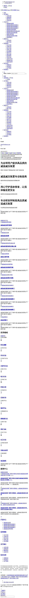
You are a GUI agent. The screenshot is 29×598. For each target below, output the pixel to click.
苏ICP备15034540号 (9, 582)
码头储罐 (9, 51)
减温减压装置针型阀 (12, 35)
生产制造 (9, 68)
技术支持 (6, 63)
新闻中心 (6, 38)
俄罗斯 (19, 153)
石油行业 (9, 46)
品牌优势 (9, 17)
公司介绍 (9, 15)
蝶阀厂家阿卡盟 (16, 576)
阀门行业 (9, 41)
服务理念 (9, 18)
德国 (7, 153)
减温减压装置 (10, 23)
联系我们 (6, 69)
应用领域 (6, 43)
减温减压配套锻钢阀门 (12, 28)
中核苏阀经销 (17, 575)
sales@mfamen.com (9, 1)
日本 (14, 153)
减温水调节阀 (10, 34)
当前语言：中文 (8, 77)
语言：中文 (8, 5)
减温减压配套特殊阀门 (12, 25)
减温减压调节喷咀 (11, 29)
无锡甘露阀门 (24, 576)
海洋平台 (9, 52)
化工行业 (9, 45)
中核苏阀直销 (10, 575)
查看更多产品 (4, 220)
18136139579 (8, 3)
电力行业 (9, 48)
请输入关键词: (7, 73)
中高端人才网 (14, 578)
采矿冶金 (9, 54)
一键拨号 (3, 590)
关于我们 (6, 14)
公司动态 (9, 40)
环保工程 (9, 49)
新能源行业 (9, 60)
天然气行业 (9, 58)
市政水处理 (9, 61)
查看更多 (3, 335)
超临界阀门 (9, 37)
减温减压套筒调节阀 (12, 32)
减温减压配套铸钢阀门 (12, 26)
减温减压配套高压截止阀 (13, 31)
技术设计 (9, 66)
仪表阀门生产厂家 (7, 576)
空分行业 (9, 57)
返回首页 (3, 595)
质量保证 (9, 64)
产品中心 (6, 22)
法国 (11, 153)
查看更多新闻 (4, 472)
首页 (5, 12)
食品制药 (9, 55)
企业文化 (9, 20)
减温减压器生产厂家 (6, 578)
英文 (6, 7)
